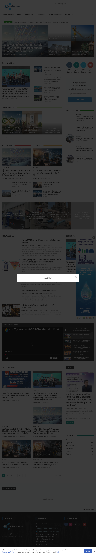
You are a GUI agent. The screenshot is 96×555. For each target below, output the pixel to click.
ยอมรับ (88, 551)
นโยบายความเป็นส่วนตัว (9, 552)
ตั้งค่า (57, 552)
